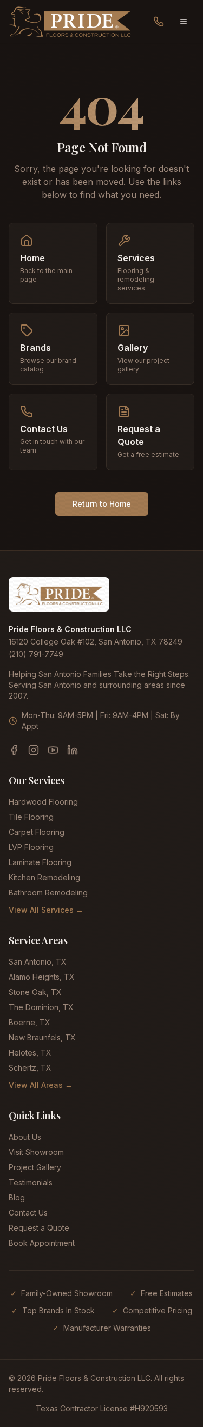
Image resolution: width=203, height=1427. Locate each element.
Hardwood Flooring (43, 801)
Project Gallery (35, 1167)
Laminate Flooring (40, 862)
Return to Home (102, 503)
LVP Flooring (31, 847)
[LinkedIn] (72, 750)
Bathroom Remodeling (48, 892)
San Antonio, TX (38, 961)
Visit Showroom (36, 1152)
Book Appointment (42, 1242)
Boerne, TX (29, 1022)
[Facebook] (14, 750)
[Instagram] (33, 750)
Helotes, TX (30, 1052)
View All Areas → (41, 1085)
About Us (25, 1136)
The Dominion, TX (41, 1007)
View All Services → (46, 909)
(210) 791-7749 (36, 654)
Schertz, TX (30, 1067)
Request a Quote (39, 1227)
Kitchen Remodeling (44, 877)
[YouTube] (53, 750)
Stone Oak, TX (35, 992)
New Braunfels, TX (42, 1037)
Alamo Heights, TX (42, 976)
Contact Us (28, 1212)
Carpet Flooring (36, 832)
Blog (17, 1197)
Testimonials (31, 1182)
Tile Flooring (31, 816)
